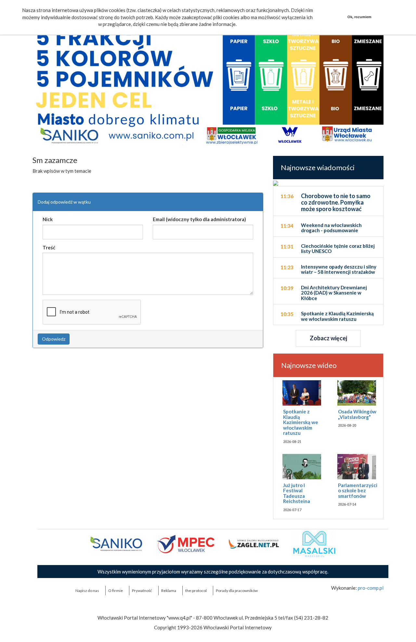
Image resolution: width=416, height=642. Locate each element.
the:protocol (196, 590)
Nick (48, 219)
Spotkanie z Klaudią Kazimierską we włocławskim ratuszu (300, 422)
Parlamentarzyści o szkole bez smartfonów (357, 490)
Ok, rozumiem (359, 17)
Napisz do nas (87, 590)
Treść (49, 247)
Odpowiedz (53, 339)
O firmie (115, 590)
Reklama (168, 590)
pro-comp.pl (371, 588)
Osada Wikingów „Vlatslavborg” (357, 414)
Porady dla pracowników (237, 590)
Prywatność (142, 590)
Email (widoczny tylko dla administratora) (199, 219)
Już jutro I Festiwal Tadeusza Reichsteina (296, 493)
